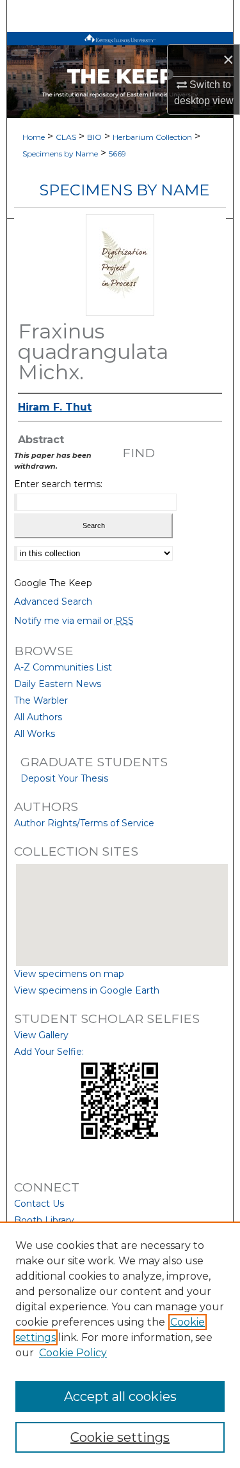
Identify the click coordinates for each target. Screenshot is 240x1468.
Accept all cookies (120, 1396)
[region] (120, 1345)
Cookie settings (120, 1437)
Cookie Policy (73, 1353)
